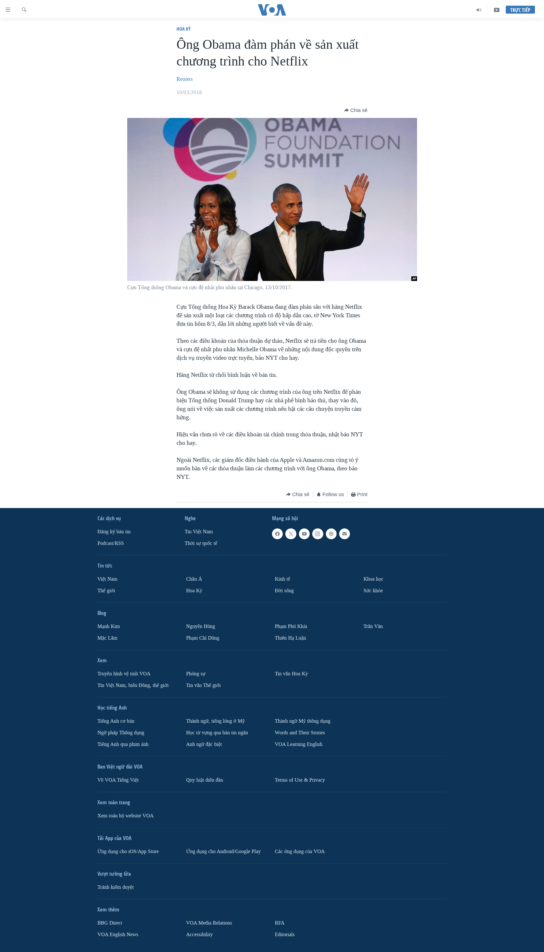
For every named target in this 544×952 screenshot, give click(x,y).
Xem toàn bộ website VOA (125, 816)
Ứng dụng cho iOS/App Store (128, 851)
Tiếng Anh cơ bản (115, 721)
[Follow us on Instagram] (317, 533)
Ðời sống (284, 590)
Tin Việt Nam (199, 531)
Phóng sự (195, 673)
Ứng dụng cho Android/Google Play (223, 851)
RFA (279, 923)
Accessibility (199, 934)
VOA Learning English (298, 744)
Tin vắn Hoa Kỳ (291, 673)
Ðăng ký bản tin (114, 531)
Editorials (285, 934)
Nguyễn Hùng (200, 626)
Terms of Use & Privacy (300, 780)
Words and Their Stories (300, 732)
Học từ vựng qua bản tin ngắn (217, 732)
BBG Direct (109, 923)
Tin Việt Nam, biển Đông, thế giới (133, 685)
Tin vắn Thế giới (203, 685)
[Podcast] (331, 533)
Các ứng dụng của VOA (300, 851)
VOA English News (117, 934)
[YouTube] (497, 10)
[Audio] (479, 10)
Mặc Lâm (107, 638)
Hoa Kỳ (184, 29)
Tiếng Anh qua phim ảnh (122, 744)
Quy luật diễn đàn (204, 780)
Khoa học (373, 579)
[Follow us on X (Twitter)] (290, 533)
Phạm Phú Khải (291, 626)
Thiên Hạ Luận (290, 638)
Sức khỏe (373, 590)
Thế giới (106, 590)
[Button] (355, 110)
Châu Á (194, 579)
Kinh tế (282, 579)
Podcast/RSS (110, 543)
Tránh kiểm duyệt (115, 887)
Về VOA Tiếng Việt (118, 780)
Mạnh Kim (108, 626)
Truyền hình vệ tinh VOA (123, 673)
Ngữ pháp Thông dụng (120, 732)
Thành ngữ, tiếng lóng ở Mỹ (215, 721)
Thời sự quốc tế (201, 543)
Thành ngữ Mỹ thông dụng (302, 721)
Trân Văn (373, 626)
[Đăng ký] (344, 533)
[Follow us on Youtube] (304, 533)
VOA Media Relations (209, 923)
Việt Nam (107, 579)
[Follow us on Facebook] (277, 533)
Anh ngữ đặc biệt (204, 744)
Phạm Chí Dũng (202, 638)
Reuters (185, 79)
